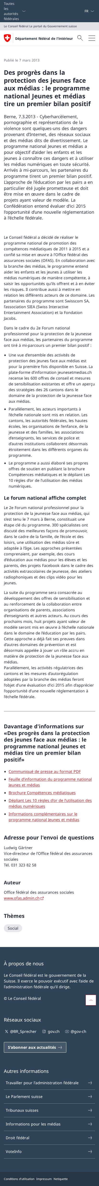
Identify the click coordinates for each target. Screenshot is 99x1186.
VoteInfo (14, 1151)
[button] (91, 1000)
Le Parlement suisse (24, 1096)
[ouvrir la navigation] (92, 38)
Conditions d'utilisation (19, 1179)
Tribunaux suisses (22, 1110)
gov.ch (53, 1031)
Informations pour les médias (33, 1124)
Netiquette (61, 1179)
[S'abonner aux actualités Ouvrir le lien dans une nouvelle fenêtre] (82, 11)
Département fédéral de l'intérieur (44, 38)
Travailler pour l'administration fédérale (42, 1082)
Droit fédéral (17, 1137)
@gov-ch (78, 1031)
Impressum (44, 1179)
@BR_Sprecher (23, 1031)
